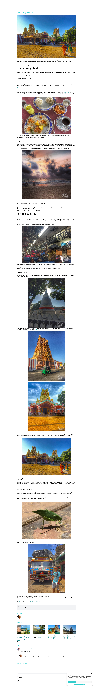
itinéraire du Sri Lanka (53, 60)
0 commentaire (24, 641)
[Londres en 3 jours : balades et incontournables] (69, 625)
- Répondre (31, 648)
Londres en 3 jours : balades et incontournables (69, 636)
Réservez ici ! (19, 87)
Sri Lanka (30, 601)
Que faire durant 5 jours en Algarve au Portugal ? (53, 636)
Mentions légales (82, 684)
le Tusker (36, 207)
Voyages (33, 601)
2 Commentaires (37, 601)
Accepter (71, 681)
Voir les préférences (88, 681)
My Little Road (36, 329)
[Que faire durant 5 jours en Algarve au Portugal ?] (54, 625)
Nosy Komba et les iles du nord (38, 636)
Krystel (20, 601)
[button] (91, 673)
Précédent (69, 7)
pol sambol (35, 93)
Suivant (73, 7)
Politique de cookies (77, 684)
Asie (27, 601)
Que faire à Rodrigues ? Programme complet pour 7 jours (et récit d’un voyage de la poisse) (23, 638)
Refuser (80, 681)
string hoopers (66, 92)
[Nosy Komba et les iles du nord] (39, 625)
